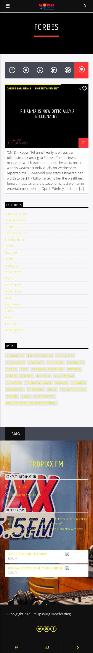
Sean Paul (14, 389)
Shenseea (35, 389)
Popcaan (13, 383)
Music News (13, 285)
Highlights (11, 265)
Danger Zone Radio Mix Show (27, 554)
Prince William (38, 383)
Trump (11, 396)
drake (11, 369)
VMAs (26, 396)
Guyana (74, 369)
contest (36, 362)
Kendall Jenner (19, 376)
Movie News (13, 272)
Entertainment (47, 88)
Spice (51, 389)
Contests (11, 227)
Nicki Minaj (63, 376)
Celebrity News (15, 220)
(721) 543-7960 (23, 487)
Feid (24, 369)
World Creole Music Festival (31, 403)
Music (9, 278)
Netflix (43, 376)
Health (9, 259)
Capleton (65, 356)
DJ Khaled (55, 362)
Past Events (13, 304)
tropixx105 (14, 140)
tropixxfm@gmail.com (26, 495)
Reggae (61, 383)
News (8, 298)
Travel (9, 317)
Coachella (15, 362)
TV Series (11, 324)
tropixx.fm (46, 464)
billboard (15, 356)
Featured (11, 252)
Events (9, 246)
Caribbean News (18, 88)
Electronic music (16, 233)
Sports (9, 311)
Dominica (76, 362)
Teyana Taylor (73, 389)
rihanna (79, 383)
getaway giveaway (47, 369)
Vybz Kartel (44, 396)
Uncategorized (14, 330)
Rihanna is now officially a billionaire (47, 114)
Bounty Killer (40, 356)
